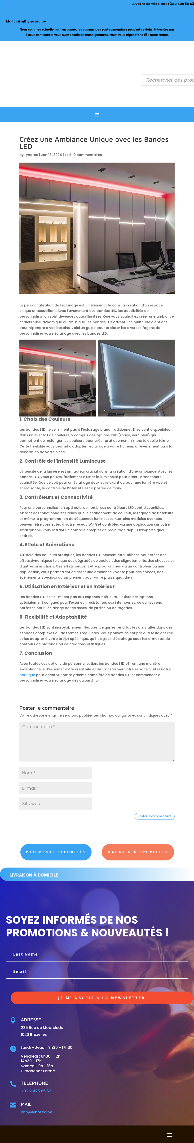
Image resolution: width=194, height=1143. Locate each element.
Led (68, 154)
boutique (27, 675)
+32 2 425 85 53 (181, 3)
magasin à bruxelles (137, 852)
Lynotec (31, 154)
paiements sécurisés (56, 852)
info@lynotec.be (31, 21)
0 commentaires (88, 154)
